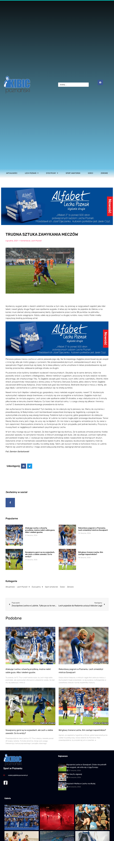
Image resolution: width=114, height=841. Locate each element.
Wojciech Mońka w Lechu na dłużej (80, 783)
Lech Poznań (30, 173)
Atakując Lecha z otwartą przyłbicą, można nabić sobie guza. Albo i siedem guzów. (40, 530)
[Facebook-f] (10, 502)
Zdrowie (104, 173)
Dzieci (90, 173)
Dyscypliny (51, 173)
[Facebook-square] (5, 782)
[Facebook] (100, 82)
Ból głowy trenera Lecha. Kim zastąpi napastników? (90, 553)
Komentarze (25, 241)
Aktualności (11, 173)
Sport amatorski (73, 173)
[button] (23, 466)
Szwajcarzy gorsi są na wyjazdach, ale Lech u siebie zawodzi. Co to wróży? (40, 554)
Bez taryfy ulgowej (74, 774)
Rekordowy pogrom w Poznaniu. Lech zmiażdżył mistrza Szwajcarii (93, 529)
